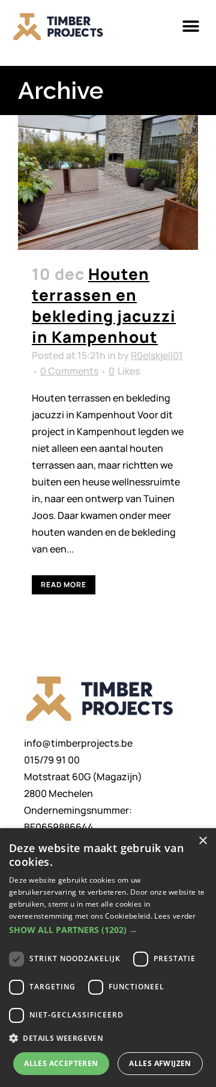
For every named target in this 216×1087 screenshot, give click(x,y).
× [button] (202, 841)
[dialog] (108, 957)
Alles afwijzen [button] (160, 1063)
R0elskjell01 (157, 355)
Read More (63, 584)
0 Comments (69, 371)
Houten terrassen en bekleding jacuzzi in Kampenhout (104, 305)
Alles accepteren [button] (61, 1063)
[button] (190, 26)
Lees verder (175, 916)
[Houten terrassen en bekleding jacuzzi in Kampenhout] (108, 182)
